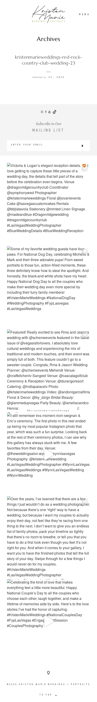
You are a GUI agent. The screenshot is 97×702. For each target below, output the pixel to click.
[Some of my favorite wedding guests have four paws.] (48, 287)
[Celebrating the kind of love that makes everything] (48, 621)
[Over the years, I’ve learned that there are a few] (48, 537)
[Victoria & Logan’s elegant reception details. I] (48, 204)
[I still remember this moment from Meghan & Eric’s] (48, 454)
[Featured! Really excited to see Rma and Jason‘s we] (48, 371)
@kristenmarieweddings (48, 410)
